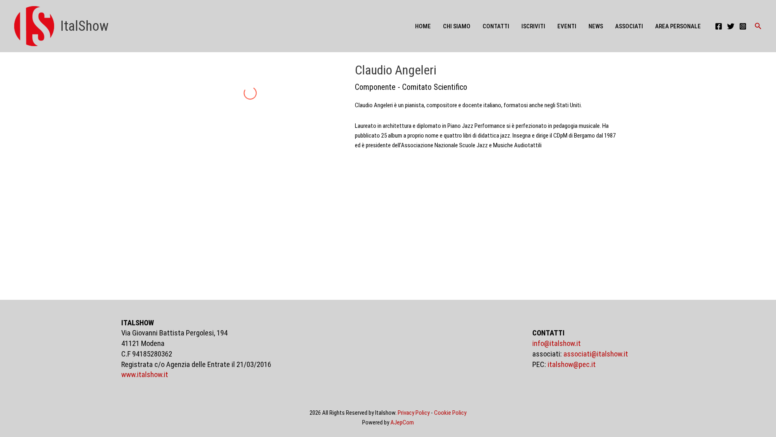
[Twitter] (730, 26)
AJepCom (402, 422)
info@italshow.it (556, 343)
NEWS (595, 26)
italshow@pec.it (572, 364)
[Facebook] (718, 26)
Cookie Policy (450, 412)
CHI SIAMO (456, 26)
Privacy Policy (414, 412)
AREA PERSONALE (678, 26)
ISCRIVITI (533, 26)
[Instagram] (742, 26)
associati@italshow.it (595, 354)
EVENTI (566, 26)
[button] (758, 26)
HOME (423, 26)
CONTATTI (496, 26)
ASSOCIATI (629, 26)
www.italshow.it (144, 374)
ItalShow (84, 26)
